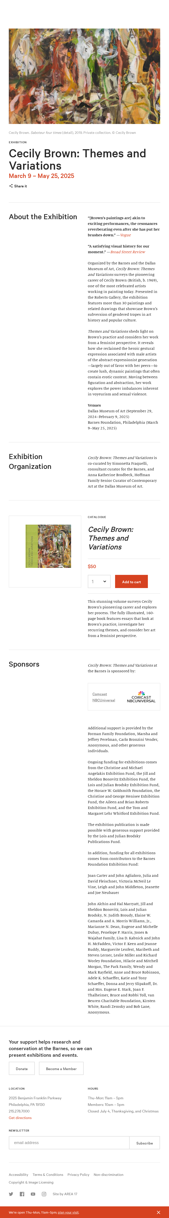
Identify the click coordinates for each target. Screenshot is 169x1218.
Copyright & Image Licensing (31, 1182)
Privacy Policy (78, 1174)
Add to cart (131, 581)
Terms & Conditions (48, 1174)
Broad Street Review (127, 252)
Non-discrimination (108, 1174)
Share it (20, 185)
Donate (22, 1068)
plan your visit (68, 1212)
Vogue (125, 235)
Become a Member (61, 1068)
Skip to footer (84, 4)
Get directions (20, 1117)
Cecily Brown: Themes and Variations (77, 159)
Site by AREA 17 (65, 1193)
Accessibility (18, 1174)
